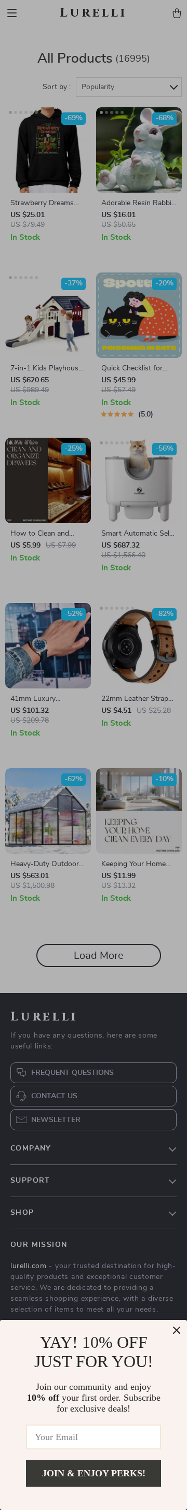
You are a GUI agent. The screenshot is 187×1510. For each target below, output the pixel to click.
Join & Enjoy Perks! (93, 1473)
